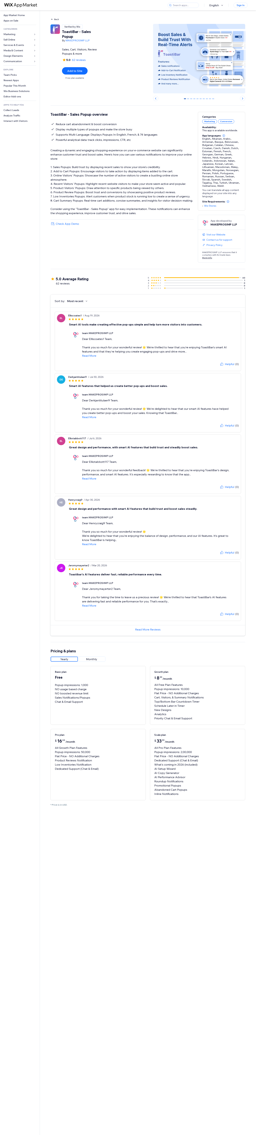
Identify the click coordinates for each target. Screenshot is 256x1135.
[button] (223, 135)
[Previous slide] (155, 98)
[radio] (64, 659)
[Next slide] (242, 98)
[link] (20, 15)
